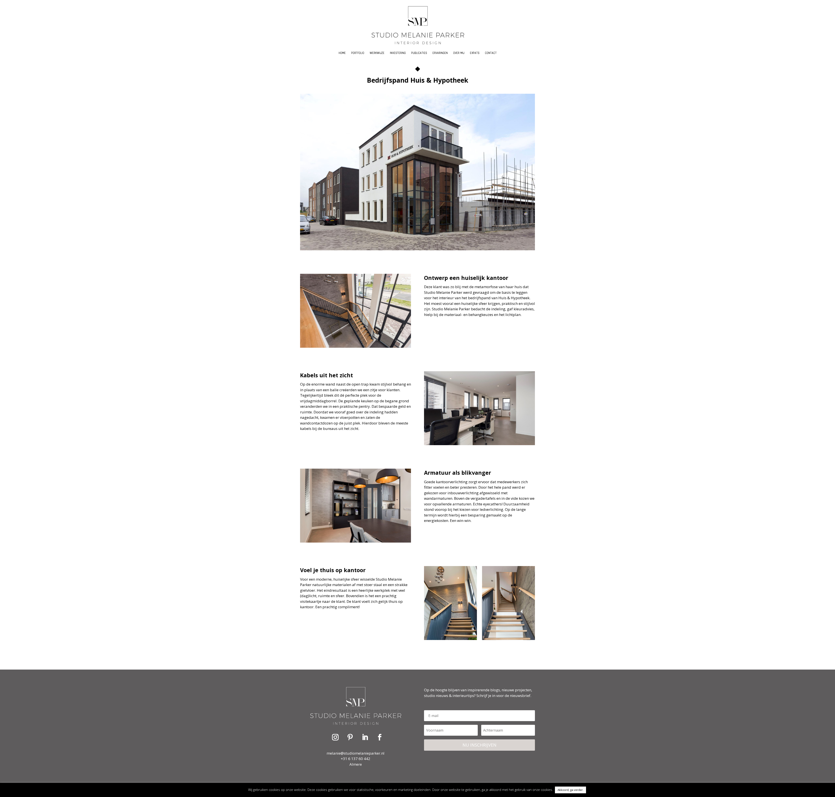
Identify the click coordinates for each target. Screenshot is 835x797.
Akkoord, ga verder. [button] (570, 790)
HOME (342, 54)
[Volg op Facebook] (379, 737)
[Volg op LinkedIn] (364, 737)
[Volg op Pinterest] (350, 737)
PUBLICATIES (419, 54)
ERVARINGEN (440, 54)
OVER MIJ (458, 54)
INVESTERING (398, 54)
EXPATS (474, 54)
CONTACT (491, 54)
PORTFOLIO (357, 54)
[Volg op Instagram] (335, 737)
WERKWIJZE (377, 54)
